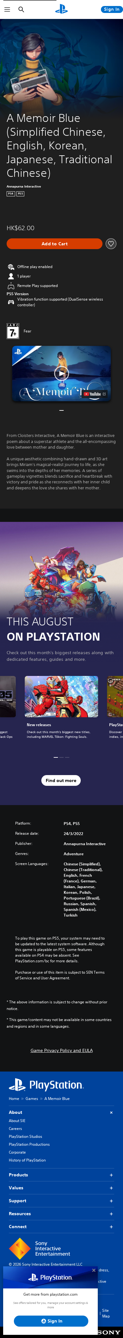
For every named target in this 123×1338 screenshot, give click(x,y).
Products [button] (18, 1175)
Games (32, 1098)
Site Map (106, 1313)
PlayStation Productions (29, 1144)
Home (14, 1098)
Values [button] (16, 1188)
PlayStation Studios (25, 1136)
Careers (15, 1128)
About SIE (17, 1120)
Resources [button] (20, 1213)
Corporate (17, 1152)
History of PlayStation (27, 1160)
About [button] (15, 1112)
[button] (61, 373)
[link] (61, 711)
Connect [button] (17, 1226)
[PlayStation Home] (61, 9)
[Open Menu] (7, 9)
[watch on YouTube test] (95, 394)
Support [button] (17, 1201)
